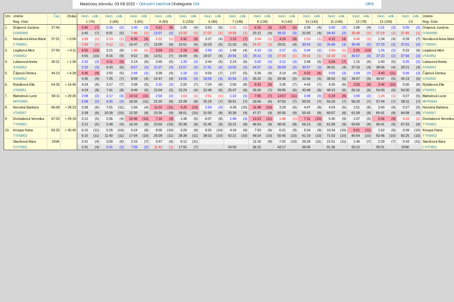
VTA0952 (20, 56)
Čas (56, 16)
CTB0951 (20, 44)
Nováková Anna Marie (29, 39)
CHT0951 (20, 147)
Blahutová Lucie (25, 96)
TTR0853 (20, 135)
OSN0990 (20, 33)
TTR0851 (20, 124)
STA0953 (20, 67)
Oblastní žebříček (155, 3)
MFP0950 (20, 101)
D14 (196, 3)
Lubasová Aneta (25, 61)
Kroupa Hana (23, 130)
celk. (95, 16)
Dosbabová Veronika (28, 118)
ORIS (369, 3)
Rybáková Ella (24, 84)
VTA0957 (20, 113)
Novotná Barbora (26, 107)
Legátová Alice (24, 50)
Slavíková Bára (24, 141)
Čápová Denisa (24, 73)
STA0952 (20, 78)
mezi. (85, 16)
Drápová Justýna (26, 27)
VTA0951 (20, 90)
